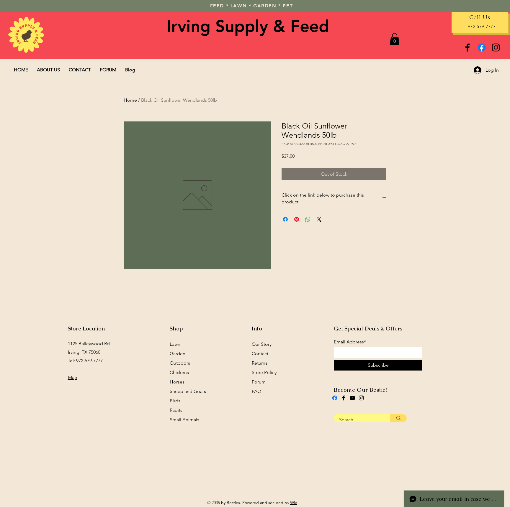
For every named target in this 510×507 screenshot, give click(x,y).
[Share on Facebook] (285, 219)
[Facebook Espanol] (481, 47)
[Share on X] (319, 219)
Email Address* (350, 342)
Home (130, 100)
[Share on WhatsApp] (307, 219)
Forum (259, 382)
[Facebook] (467, 47)
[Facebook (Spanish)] (334, 398)
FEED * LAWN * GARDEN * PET (251, 6)
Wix (293, 502)
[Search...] (398, 418)
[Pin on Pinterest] (296, 219)
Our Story (262, 344)
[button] (395, 39)
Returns (259, 363)
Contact (260, 353)
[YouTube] (352, 398)
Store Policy (264, 372)
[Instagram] (496, 47)
